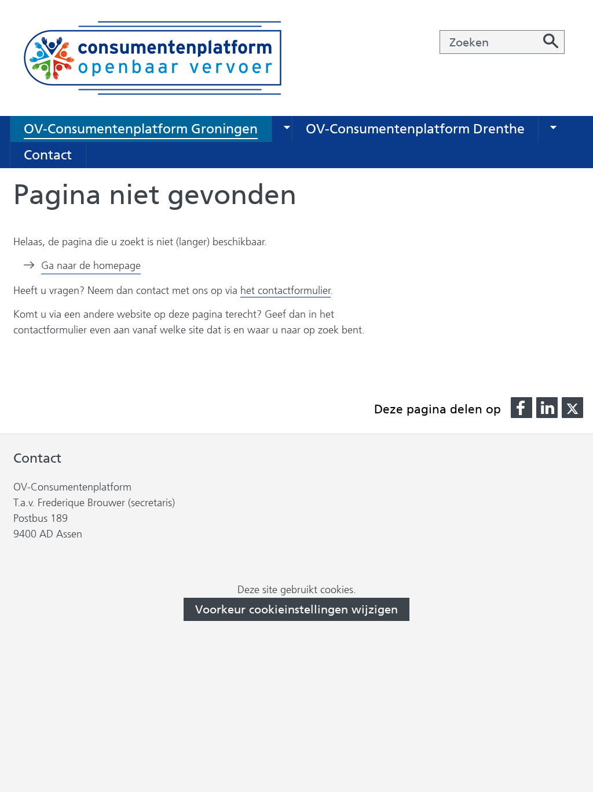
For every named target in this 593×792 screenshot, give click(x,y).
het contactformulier (285, 290)
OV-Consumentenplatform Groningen (141, 129)
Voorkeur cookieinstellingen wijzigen (296, 609)
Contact (48, 155)
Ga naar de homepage (91, 265)
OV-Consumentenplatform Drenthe (415, 129)
